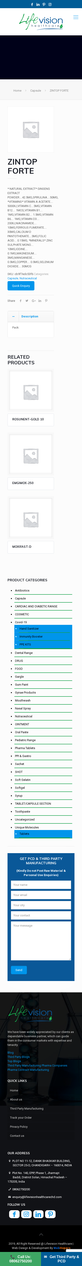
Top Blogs (14, 1061)
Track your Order (21, 1117)
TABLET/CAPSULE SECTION (33, 803)
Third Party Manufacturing (27, 1108)
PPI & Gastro (23, 756)
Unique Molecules (27, 827)
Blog (11, 1052)
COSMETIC (22, 614)
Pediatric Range (25, 740)
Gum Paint (21, 684)
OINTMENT (22, 724)
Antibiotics (22, 590)
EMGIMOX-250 (22, 483)
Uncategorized (25, 819)
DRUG (19, 660)
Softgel (20, 787)
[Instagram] (50, 4)
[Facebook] (32, 4)
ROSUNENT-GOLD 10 (28, 419)
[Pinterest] (44, 4)
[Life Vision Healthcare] (41, 21)
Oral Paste (21, 732)
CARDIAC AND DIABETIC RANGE (36, 606)
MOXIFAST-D (21, 546)
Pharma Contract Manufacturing (28, 1069)
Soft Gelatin (23, 780)
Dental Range (24, 653)
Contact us (17, 1135)
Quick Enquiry (21, 285)
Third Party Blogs (19, 1057)
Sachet (19, 764)
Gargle (19, 676)
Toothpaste (22, 811)
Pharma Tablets (25, 748)
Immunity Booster (31, 636)
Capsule (35, 90)
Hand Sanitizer (29, 628)
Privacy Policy (19, 1126)
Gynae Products (25, 692)
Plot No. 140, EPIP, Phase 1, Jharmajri (37, 1177)
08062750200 (21, 1189)
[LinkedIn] (38, 4)
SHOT (19, 772)
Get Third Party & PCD (61, 1259)
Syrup (19, 795)
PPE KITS (25, 644)
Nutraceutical (28, 278)
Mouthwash (23, 700)
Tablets (24, 833)
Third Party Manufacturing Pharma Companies (37, 1065)
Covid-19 (21, 622)
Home (17, 90)
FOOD (19, 668)
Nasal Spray (23, 708)
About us (16, 1099)
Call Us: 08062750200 (20, 1259)
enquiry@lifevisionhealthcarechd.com (37, 1197)
